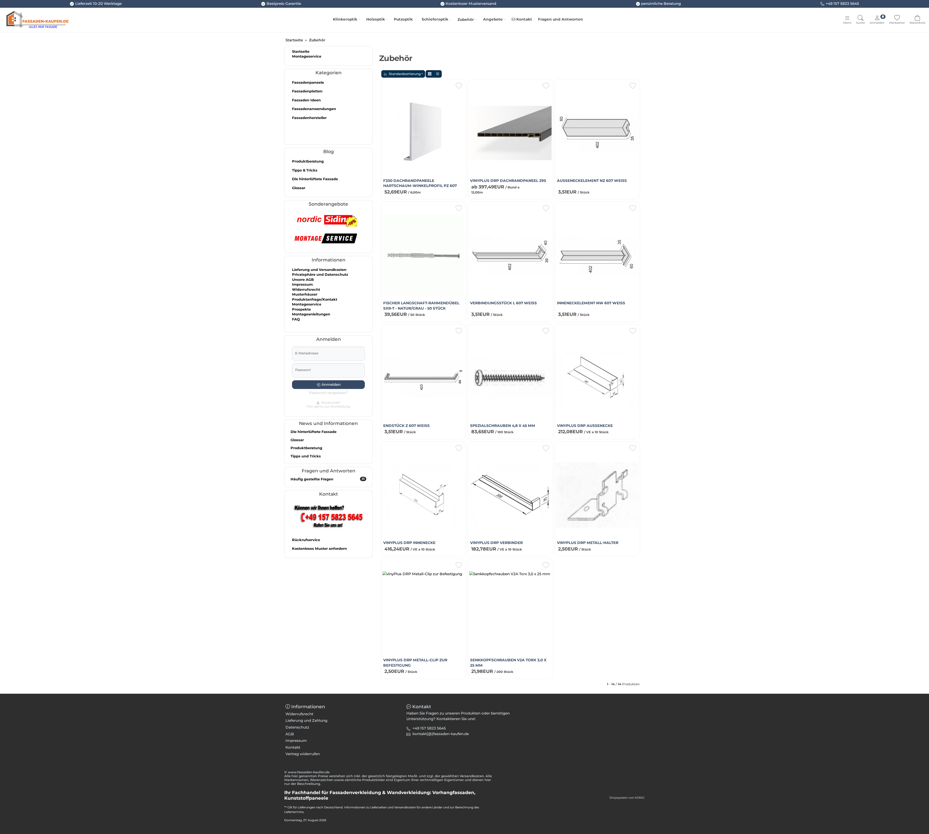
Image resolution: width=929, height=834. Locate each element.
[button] (430, 74)
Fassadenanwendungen (314, 109)
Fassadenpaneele (308, 82)
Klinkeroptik (345, 19)
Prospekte (301, 309)
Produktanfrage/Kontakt (314, 299)
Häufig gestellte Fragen (328, 479)
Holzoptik (375, 19)
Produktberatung (308, 161)
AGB (289, 734)
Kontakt (523, 19)
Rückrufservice (306, 540)
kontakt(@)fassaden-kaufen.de (440, 733)
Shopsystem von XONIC (627, 797)
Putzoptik (403, 19)
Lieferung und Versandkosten (319, 270)
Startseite (300, 51)
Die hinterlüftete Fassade (315, 179)
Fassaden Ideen (306, 100)
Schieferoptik (435, 19)
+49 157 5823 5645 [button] (429, 728)
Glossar (298, 188)
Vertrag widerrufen (302, 754)
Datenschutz (297, 727)
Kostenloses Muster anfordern (319, 548)
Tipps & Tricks (304, 170)
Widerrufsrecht (306, 289)
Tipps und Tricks (306, 456)
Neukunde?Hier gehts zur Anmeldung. (328, 405)
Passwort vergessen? (328, 392)
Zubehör (465, 19)
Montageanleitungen (311, 314)
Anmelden (331, 384)
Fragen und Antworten (560, 19)
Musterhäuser (304, 294)
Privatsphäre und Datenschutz (320, 274)
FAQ (296, 319)
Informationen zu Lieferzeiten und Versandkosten (380, 807)
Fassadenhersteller (309, 118)
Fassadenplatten (307, 91)
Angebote (493, 19)
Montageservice (306, 56)
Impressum (302, 284)
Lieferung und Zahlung (306, 720)
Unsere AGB (303, 279)
